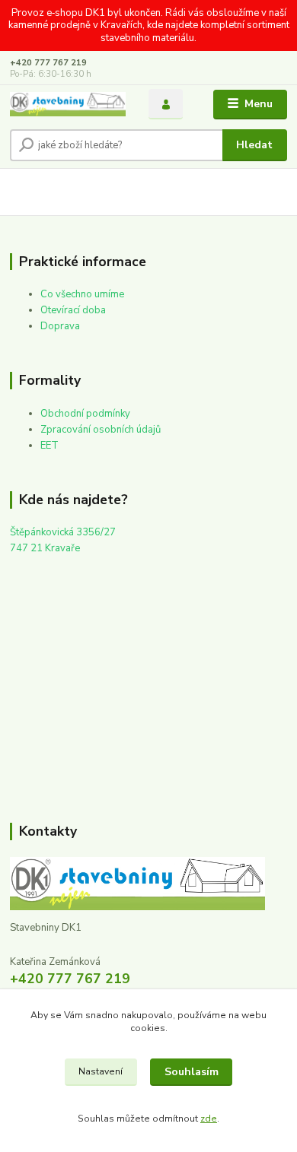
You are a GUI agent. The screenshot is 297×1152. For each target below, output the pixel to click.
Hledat (254, 145)
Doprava (60, 326)
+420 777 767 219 (48, 62)
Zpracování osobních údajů (100, 429)
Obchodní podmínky (85, 413)
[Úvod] (68, 104)
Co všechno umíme (82, 294)
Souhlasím (191, 1072)
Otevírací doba (73, 310)
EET (49, 445)
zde (208, 1118)
